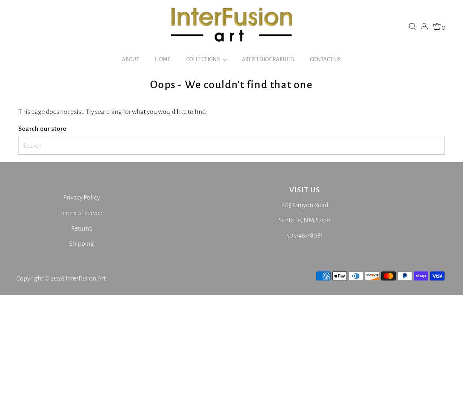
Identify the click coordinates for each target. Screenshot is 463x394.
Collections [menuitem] (203, 59)
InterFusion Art (85, 278)
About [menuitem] (130, 59)
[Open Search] (412, 26)
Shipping (81, 243)
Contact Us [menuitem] (325, 59)
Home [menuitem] (163, 59)
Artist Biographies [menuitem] (268, 59)
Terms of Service (81, 213)
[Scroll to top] (448, 379)
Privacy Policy (81, 197)
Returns (81, 228)
